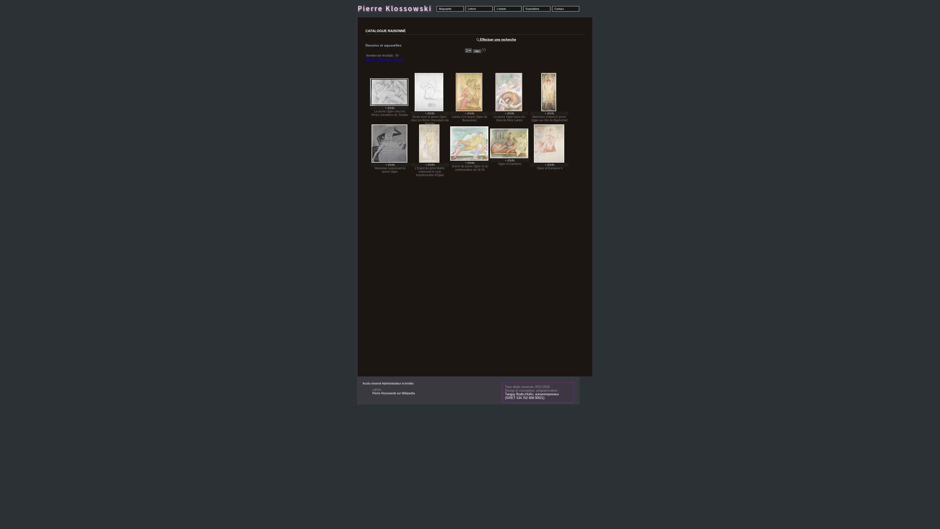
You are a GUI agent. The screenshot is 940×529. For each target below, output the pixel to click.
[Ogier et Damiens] (509, 157)
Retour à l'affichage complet (383, 59)
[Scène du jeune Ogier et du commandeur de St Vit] (469, 159)
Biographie (445, 8)
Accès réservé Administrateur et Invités (388, 383)
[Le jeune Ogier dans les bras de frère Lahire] (508, 110)
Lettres (472, 8)
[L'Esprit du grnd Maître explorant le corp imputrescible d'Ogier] (429, 161)
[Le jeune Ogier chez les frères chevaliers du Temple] (389, 105)
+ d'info (390, 108)
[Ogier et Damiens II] (549, 161)
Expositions (532, 8)
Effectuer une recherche (498, 39)
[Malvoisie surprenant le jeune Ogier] (389, 161)
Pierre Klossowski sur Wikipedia (393, 393)
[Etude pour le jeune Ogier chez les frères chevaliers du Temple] (429, 110)
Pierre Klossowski (394, 8)
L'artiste (501, 8)
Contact (559, 8)
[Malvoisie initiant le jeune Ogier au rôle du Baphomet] (548, 110)
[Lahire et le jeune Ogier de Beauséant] (469, 110)
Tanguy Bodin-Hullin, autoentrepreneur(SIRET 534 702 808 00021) (532, 396)
